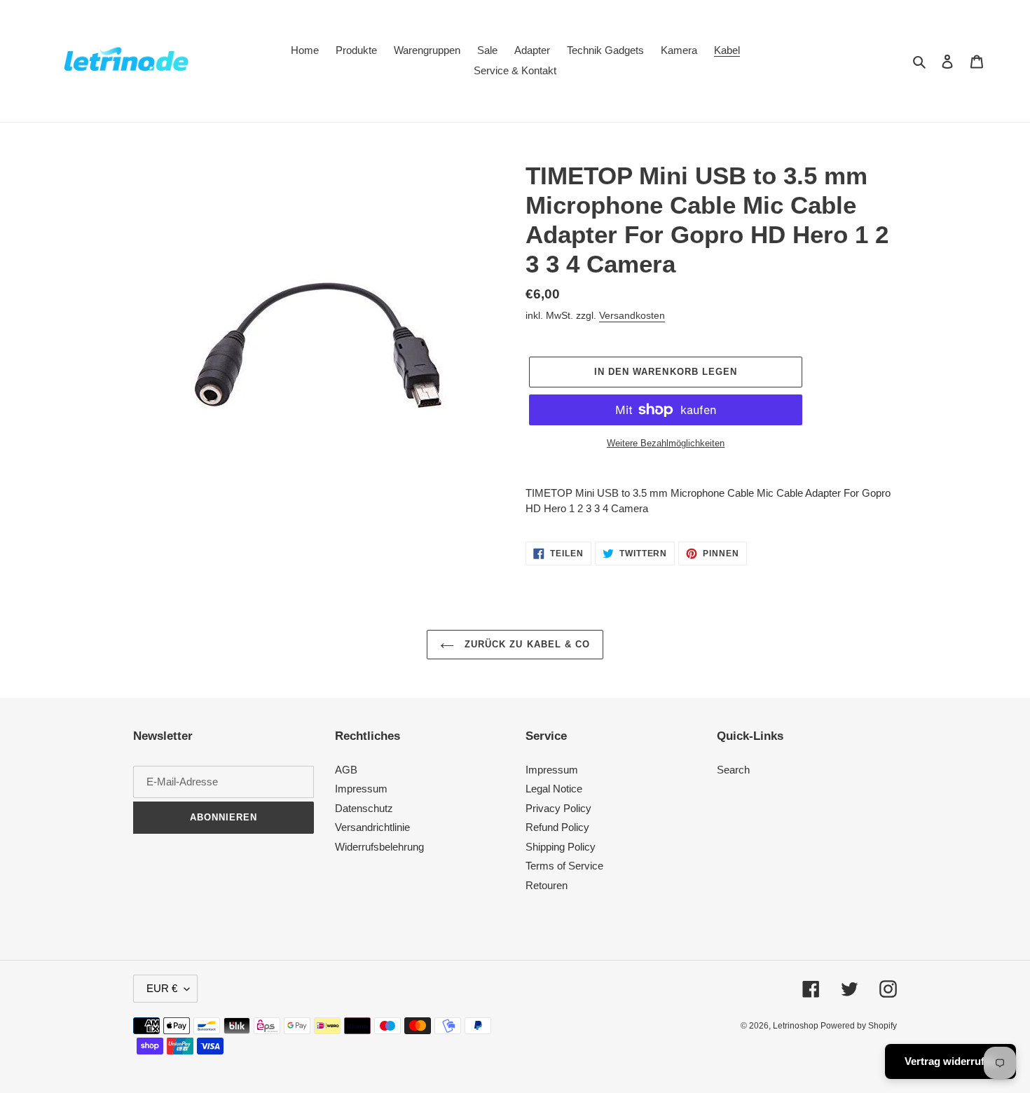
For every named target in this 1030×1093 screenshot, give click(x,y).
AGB (346, 770)
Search (733, 770)
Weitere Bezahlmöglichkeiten (666, 443)
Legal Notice (554, 789)
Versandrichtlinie (372, 827)
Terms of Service (564, 866)
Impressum (361, 789)
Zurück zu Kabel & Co (525, 644)
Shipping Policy (561, 847)
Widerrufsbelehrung (379, 847)
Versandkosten (632, 315)
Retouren (547, 885)
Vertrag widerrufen (950, 1061)
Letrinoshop (796, 1026)
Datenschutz (364, 808)
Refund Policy (557, 827)
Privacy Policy (558, 808)
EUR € (161, 988)
